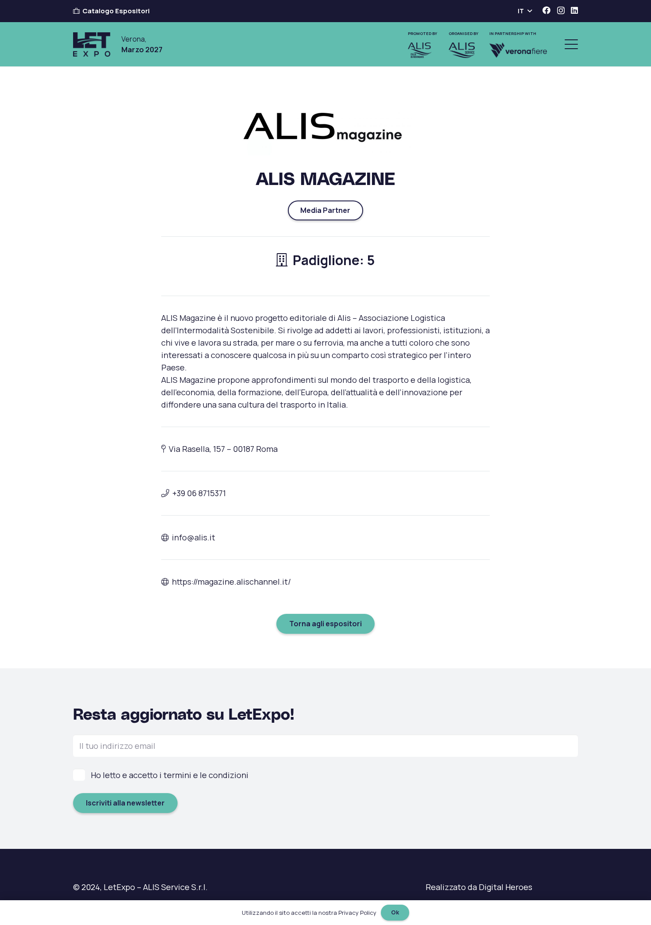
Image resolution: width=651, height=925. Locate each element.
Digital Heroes (505, 887)
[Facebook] (546, 10)
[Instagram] (561, 10)
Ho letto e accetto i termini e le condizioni (169, 775)
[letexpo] (91, 44)
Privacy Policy (357, 913)
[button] (525, 11)
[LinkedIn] (574, 10)
